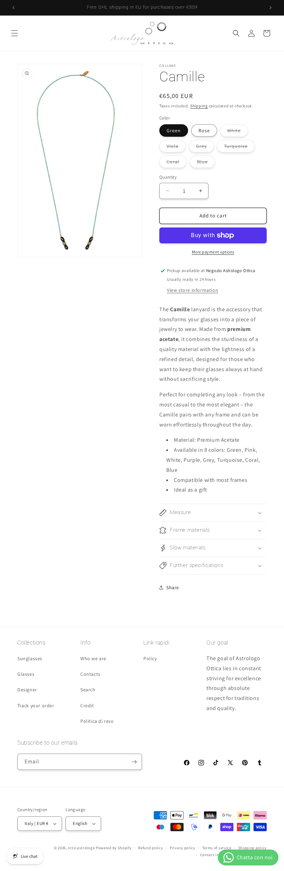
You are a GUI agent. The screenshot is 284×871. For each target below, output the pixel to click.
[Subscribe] (134, 762)
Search (88, 689)
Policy (150, 658)
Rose (204, 130)
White (237, 132)
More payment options (213, 251)
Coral (177, 163)
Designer (27, 689)
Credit (87, 705)
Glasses (25, 674)
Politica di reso (97, 721)
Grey (205, 147)
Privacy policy (182, 847)
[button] (14, 33)
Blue (206, 163)
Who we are (93, 658)
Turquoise (239, 147)
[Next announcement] (270, 7)
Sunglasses (29, 658)
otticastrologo (81, 847)
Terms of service (216, 847)
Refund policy (150, 847)
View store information (192, 290)
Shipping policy (252, 847)
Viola (176, 147)
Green (174, 130)
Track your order (35, 705)
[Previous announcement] (13, 7)
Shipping (199, 105)
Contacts (90, 674)
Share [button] (172, 587)
